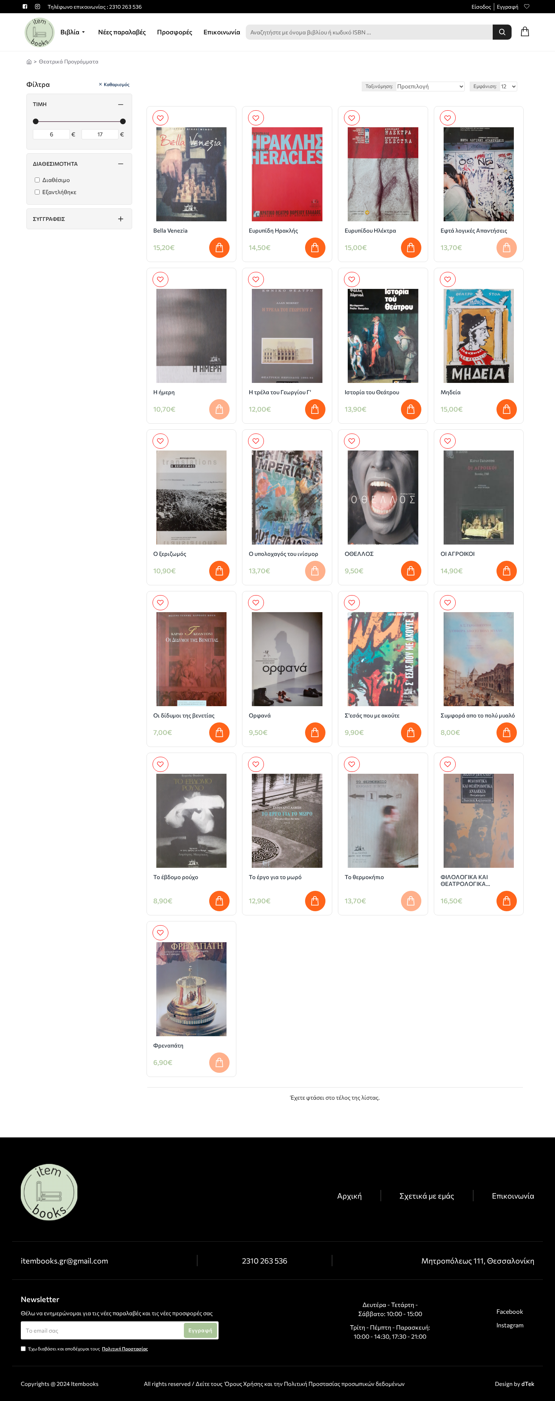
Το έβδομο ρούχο (175, 876)
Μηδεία (451, 392)
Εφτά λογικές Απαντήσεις (474, 230)
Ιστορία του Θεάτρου (372, 392)
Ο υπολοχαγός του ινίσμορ (283, 553)
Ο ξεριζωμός (169, 553)
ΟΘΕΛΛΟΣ (359, 553)
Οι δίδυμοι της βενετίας (183, 715)
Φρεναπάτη (168, 1045)
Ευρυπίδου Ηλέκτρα (370, 230)
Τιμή (40, 104)
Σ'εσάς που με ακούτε (372, 715)
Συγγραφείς (49, 219)
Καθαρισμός (117, 84)
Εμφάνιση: (484, 86)
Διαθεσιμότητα (55, 163)
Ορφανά (260, 715)
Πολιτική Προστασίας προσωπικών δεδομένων (344, 1383)
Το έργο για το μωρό (275, 876)
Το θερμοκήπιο (364, 876)
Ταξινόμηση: (379, 86)
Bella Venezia (170, 230)
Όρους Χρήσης (244, 1383)
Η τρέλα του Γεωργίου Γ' (280, 392)
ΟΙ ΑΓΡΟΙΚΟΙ (458, 553)
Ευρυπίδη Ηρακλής (273, 230)
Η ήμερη (164, 392)
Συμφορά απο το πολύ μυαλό (478, 715)
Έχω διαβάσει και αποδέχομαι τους (88, 1348)
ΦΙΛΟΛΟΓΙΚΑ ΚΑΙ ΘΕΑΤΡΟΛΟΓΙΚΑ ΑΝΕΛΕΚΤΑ (464, 880)
